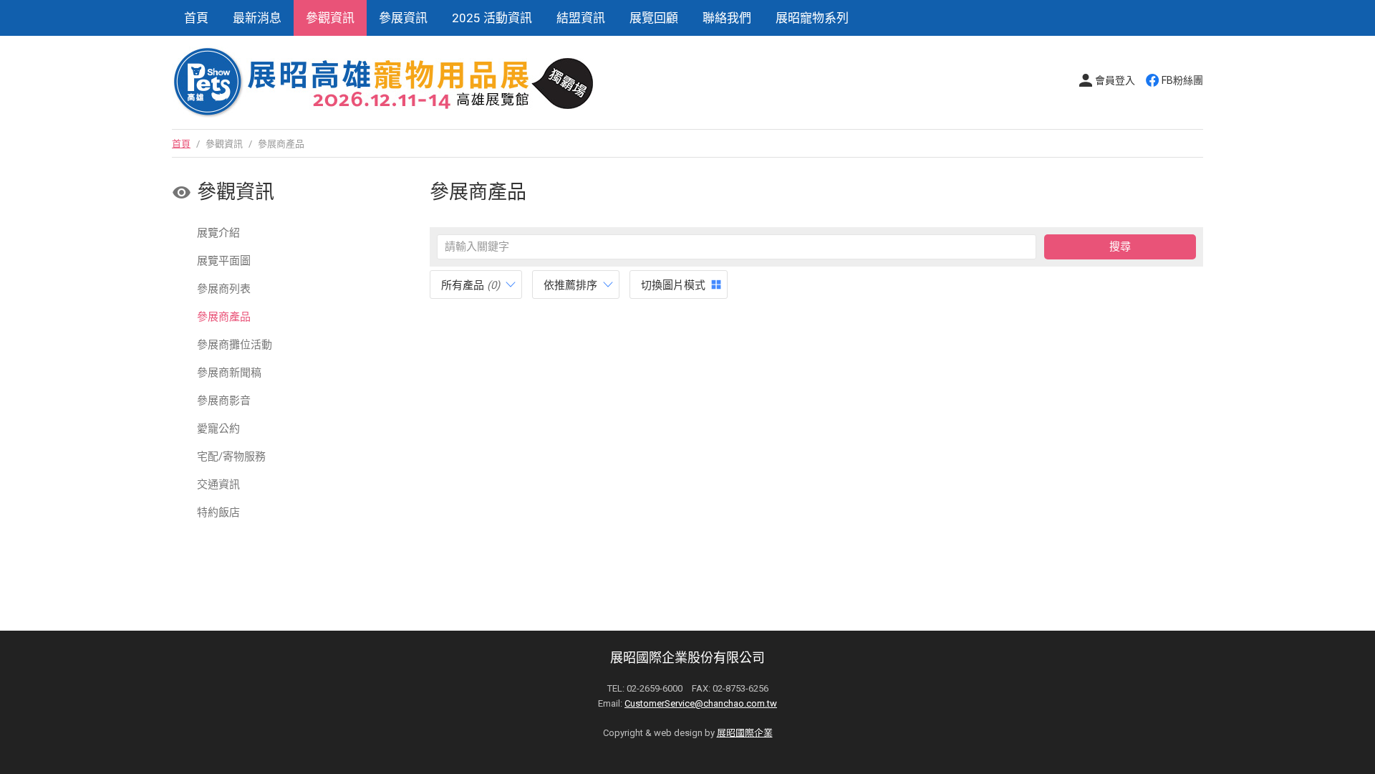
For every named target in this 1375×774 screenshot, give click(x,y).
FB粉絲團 (1182, 80)
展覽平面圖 (224, 260)
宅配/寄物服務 (231, 456)
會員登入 (1115, 80)
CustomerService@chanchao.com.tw (700, 703)
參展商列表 (224, 288)
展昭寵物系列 (812, 18)
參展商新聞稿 (229, 372)
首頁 (196, 18)
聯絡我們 (727, 18)
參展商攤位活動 (234, 344)
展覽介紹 (218, 232)
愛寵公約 (218, 428)
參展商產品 (224, 316)
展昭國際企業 (745, 732)
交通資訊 (218, 484)
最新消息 (257, 18)
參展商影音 (224, 400)
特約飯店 (218, 512)
